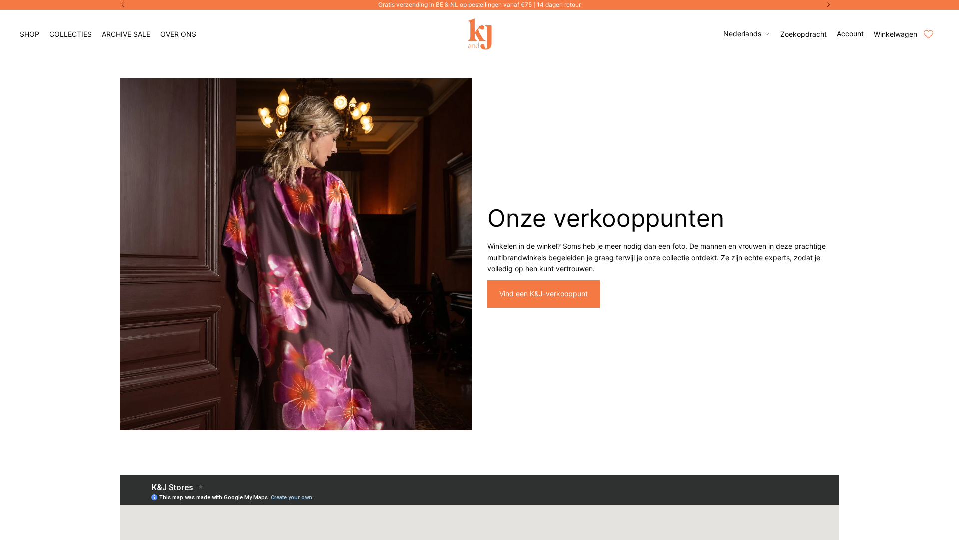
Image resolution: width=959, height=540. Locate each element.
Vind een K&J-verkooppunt (543, 294)
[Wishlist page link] (928, 34)
